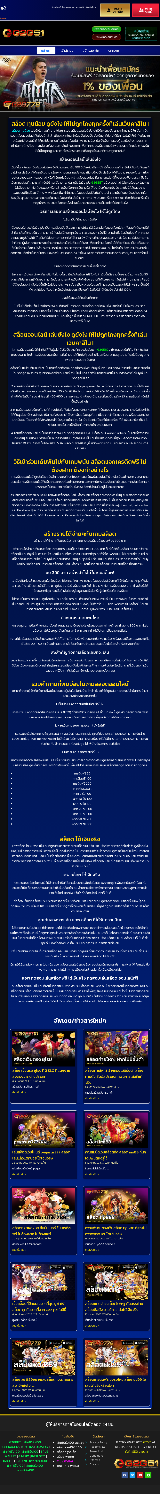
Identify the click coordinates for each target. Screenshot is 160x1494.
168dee (8, 1461)
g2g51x (23, 1456)
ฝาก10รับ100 (32, 1442)
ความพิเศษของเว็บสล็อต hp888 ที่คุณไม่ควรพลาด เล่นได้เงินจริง (116, 1231)
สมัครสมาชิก (91, 50)
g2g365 (28, 1446)
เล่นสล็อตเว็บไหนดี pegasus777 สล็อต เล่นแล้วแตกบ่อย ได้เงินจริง (41, 1155)
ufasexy (42, 1446)
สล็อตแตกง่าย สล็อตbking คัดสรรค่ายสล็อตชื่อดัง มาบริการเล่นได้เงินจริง (114, 1307)
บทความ (113, 50)
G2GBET (97, 182)
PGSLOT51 (38, 1456)
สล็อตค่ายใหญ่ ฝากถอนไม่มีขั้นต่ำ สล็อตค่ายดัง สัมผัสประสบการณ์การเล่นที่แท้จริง (114, 1076)
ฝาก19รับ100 (11, 1451)
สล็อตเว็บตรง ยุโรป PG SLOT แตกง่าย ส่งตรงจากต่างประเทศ (41, 1073)
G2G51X (102, 349)
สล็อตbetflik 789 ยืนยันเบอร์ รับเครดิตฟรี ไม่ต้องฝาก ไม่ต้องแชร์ (41, 1231)
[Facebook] (125, 1475)
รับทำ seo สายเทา (136, 1451)
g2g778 (21, 1461)
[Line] (148, 1475)
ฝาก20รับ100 (38, 1461)
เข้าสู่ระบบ (67, 50)
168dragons (10, 1446)
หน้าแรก (46, 50)
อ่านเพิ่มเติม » (19, 1092)
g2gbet (15, 1442)
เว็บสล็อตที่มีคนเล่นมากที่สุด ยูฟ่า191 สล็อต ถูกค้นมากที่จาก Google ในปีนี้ (39, 1307)
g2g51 (147, 1442)
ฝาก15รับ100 (30, 1451)
